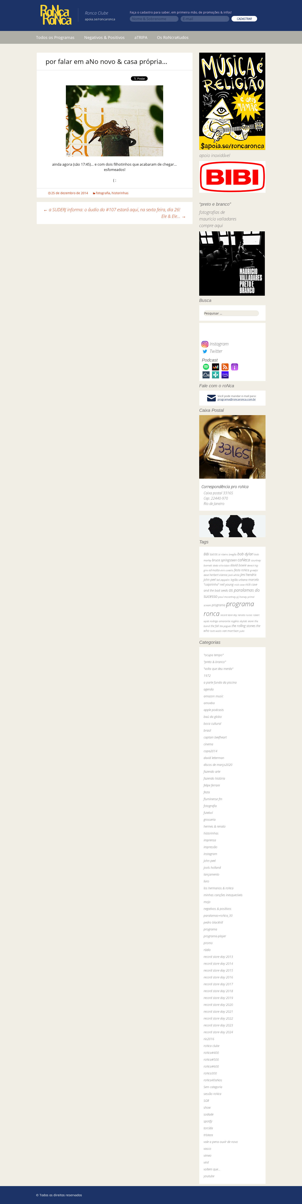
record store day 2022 (218, 1018)
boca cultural (212, 723)
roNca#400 (211, 1053)
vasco (207, 1148)
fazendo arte (212, 771)
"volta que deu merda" (218, 669)
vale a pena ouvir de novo (221, 1142)
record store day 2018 (218, 991)
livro (206, 881)
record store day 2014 (218, 963)
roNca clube (211, 1046)
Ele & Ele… (173, 216)
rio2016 (209, 1039)
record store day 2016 (218, 977)
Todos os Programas (55, 37)
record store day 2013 (218, 957)
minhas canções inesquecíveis (223, 895)
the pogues (225, 626)
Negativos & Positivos (104, 37)
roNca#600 (211, 1066)
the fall (215, 626)
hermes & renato (215, 826)
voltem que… (212, 1169)
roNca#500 (211, 1059)
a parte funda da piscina (220, 682)
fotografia (103, 193)
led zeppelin (223, 579)
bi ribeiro (223, 554)
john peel (210, 579)
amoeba (209, 703)
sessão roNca (212, 1094)
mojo (207, 902)
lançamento (211, 874)
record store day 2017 (218, 984)
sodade (208, 1114)
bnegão (233, 554)
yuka (241, 631)
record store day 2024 (218, 1032)
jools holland (212, 867)
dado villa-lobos (221, 565)
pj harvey (242, 597)
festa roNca (241, 570)
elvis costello (226, 570)
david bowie (238, 565)
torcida (208, 1128)
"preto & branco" (215, 662)
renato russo (245, 615)
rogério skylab (239, 621)
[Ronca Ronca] (55, 15)
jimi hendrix (248, 574)
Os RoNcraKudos (173, 37)
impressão (210, 847)
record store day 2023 (218, 1025)
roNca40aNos (213, 1080)
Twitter (215, 351)
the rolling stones (243, 625)
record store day (228, 615)
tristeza (208, 1135)
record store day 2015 (218, 970)
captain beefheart (215, 737)
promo (208, 943)
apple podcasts (214, 710)
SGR (206, 1101)
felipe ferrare (212, 785)
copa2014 (210, 751)
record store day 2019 (218, 998)
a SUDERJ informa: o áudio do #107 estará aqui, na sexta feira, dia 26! (111, 210)
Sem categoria (213, 1087)
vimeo (207, 1155)
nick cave (239, 584)
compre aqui (211, 225)
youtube (209, 1176)
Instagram (218, 344)
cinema (208, 744)
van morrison (230, 631)
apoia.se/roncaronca (100, 19)
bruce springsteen (224, 560)
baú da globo (213, 717)
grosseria (210, 819)
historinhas (120, 193)
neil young (226, 584)
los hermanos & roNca (218, 888)
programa (218, 605)
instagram (210, 854)
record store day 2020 (218, 1005)
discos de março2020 (218, 765)
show (207, 1107)
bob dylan (245, 553)
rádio (207, 950)
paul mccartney (227, 596)
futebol (208, 813)
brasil (207, 730)
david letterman (214, 758)
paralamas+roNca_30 (218, 915)
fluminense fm (213, 799)
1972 (207, 675)
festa (207, 792)
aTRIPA (140, 37)
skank (251, 621)
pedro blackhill (213, 922)
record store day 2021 (218, 1011)
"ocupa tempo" (214, 655)
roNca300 (210, 1073)
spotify (208, 1121)
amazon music (213, 696)
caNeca (244, 559)
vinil (206, 1162)
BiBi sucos (211, 554)
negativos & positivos (217, 909)
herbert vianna (218, 575)
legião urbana (239, 580)
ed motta (214, 570)
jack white (233, 575)
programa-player (215, 936)
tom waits (216, 631)
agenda (209, 689)
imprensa (210, 840)
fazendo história (214, 778)
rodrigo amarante (220, 621)
